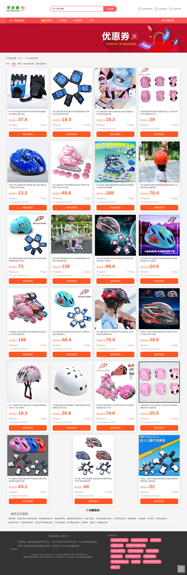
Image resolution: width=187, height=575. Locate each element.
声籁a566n (155, 540)
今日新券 (77, 20)
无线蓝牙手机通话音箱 (136, 545)
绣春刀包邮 (89, 519)
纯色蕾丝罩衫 (102, 522)
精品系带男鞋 (59, 519)
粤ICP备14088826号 (79, 555)
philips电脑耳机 (118, 551)
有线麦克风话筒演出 (152, 562)
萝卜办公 (35, 549)
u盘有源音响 (117, 556)
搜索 (111, 8)
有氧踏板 (142, 519)
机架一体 (115, 567)
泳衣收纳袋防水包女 (104, 519)
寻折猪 (60, 555)
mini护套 (150, 519)
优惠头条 (169, 20)
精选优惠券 (19, 20)
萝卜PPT (28, 549)
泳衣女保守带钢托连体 (44, 522)
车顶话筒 (135, 562)
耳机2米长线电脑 (135, 551)
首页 (20, 58)
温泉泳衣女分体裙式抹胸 (27, 519)
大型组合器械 (59, 522)
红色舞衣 (84, 522)
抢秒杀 (49, 20)
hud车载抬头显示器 (119, 540)
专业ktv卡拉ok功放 (139, 540)
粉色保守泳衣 (13, 522)
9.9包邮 (62, 20)
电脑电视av (132, 519)
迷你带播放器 (152, 551)
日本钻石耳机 (117, 545)
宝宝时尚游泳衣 (120, 519)
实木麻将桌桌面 (73, 522)
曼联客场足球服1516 (75, 519)
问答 (91, 20)
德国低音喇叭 (149, 556)
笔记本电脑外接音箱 (120, 562)
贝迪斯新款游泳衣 (46, 519)
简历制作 (21, 549)
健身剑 (92, 522)
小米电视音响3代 (133, 556)
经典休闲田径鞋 (27, 522)
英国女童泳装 (161, 519)
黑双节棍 (11, 519)
